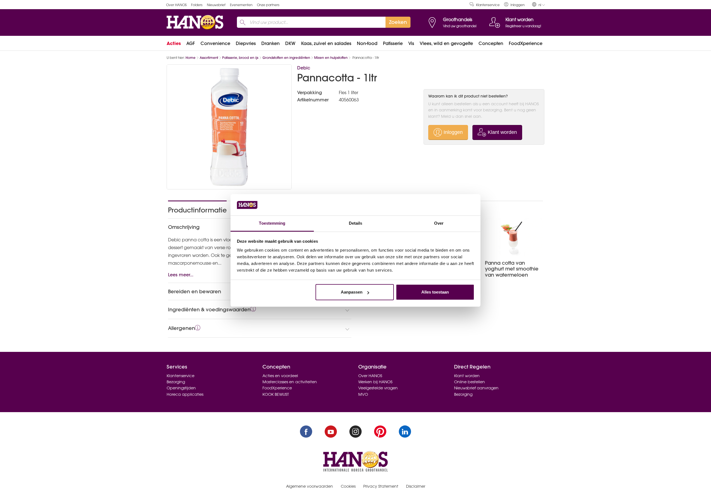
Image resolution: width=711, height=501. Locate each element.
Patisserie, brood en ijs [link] (240, 57)
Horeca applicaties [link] (185, 394)
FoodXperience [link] (525, 43)
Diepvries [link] (246, 43)
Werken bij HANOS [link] (375, 382)
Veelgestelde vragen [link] (378, 388)
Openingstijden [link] (181, 388)
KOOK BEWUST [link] (275, 394)
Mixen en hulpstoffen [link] (330, 57)
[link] (514, 4)
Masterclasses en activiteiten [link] (289, 382)
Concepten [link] (491, 43)
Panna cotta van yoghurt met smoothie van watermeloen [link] (512, 268)
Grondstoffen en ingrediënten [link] (286, 57)
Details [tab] (355, 223)
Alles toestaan (435, 292)
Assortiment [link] (209, 57)
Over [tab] (439, 223)
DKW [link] (290, 43)
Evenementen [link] (241, 4)
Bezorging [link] (176, 382)
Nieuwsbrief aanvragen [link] (476, 388)
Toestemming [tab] (272, 223)
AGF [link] (190, 43)
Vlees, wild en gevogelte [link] (446, 43)
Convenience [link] (215, 43)
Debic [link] (303, 68)
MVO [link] (363, 394)
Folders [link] (196, 4)
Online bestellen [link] (469, 382)
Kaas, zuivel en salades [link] (326, 43)
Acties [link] (174, 43)
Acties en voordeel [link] (280, 376)
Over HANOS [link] (176, 4)
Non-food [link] (367, 43)
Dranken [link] (270, 43)
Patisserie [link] (393, 43)
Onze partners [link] (268, 4)
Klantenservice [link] (488, 4)
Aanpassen (351, 292)
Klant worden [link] (467, 376)
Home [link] (191, 57)
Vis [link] (411, 43)
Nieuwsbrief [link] (216, 4)
